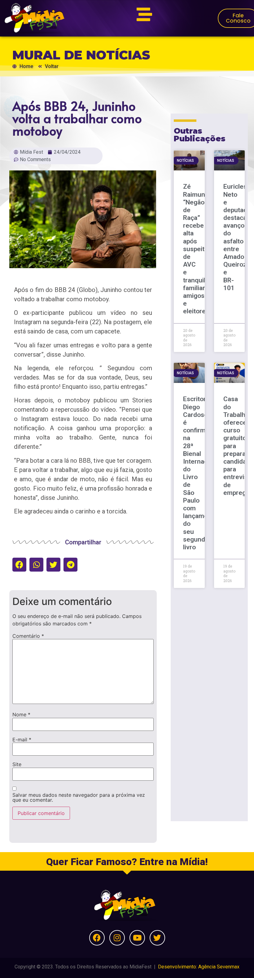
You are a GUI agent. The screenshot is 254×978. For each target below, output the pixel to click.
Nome (21, 714)
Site (16, 764)
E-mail (21, 739)
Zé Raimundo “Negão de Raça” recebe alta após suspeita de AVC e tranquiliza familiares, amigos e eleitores (198, 249)
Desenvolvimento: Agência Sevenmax (198, 967)
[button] (19, 565)
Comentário (28, 635)
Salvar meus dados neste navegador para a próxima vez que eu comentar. (78, 797)
